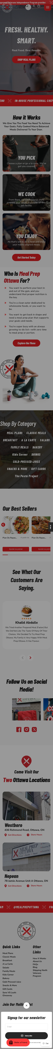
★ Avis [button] (51, 527)
